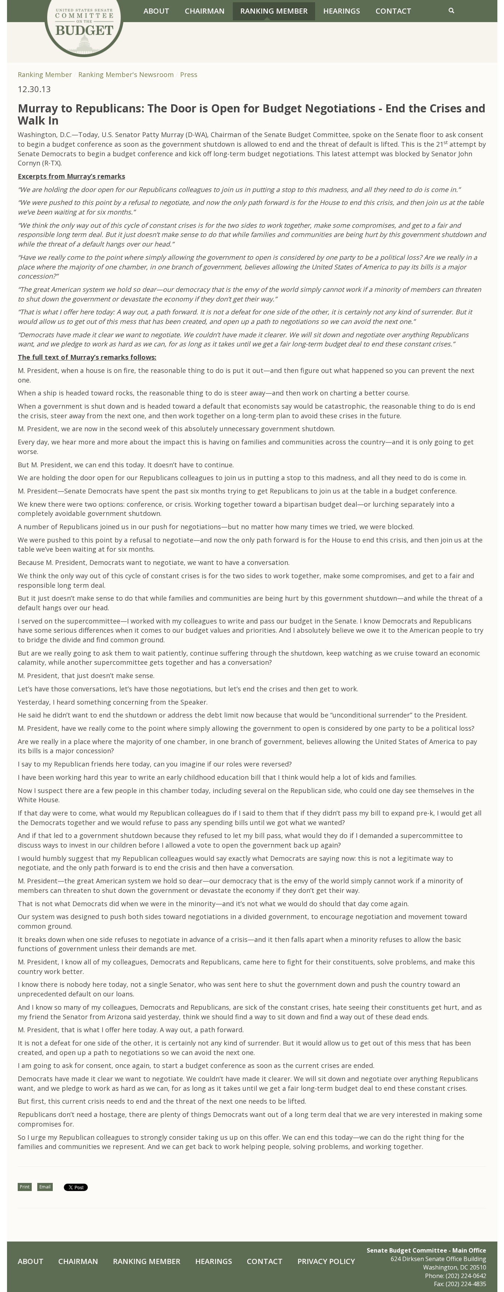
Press (188, 74)
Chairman (205, 11)
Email (45, 1187)
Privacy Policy (326, 1261)
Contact (393, 11)
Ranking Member (274, 11)
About (156, 11)
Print (25, 1187)
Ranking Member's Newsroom (126, 74)
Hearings (341, 11)
